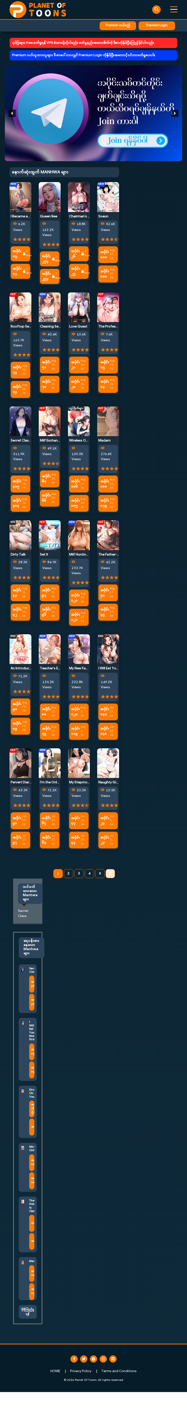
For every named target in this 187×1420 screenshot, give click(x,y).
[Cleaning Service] (50, 307)
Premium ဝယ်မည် (118, 25)
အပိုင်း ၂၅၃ (46, 276)
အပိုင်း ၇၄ (17, 370)
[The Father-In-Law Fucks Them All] (108, 535)
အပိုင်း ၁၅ (17, 254)
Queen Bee (48, 216)
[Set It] (50, 535)
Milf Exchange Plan (54, 440)
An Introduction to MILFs (30, 668)
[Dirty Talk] (20, 535)
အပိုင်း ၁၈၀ (104, 484)
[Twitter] (83, 1359)
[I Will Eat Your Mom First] (108, 649)
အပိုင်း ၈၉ (17, 726)
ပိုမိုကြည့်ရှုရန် (27, 1311)
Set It (44, 554)
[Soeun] (108, 197)
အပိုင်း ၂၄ (104, 821)
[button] (93, 113)
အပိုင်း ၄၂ (17, 612)
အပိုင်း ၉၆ (46, 612)
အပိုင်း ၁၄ (17, 271)
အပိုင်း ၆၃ (46, 840)
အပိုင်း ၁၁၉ (75, 731)
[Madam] (108, 421)
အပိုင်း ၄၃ (17, 593)
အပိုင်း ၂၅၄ (46, 259)
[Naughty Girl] (108, 763)
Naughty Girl (108, 782)
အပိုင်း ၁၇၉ (104, 503)
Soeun (103, 216)
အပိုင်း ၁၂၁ (75, 598)
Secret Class (20, 440)
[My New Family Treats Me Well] (79, 649)
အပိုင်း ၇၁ (46, 365)
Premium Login (157, 25)
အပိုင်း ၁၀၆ (75, 484)
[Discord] (113, 1359)
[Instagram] (103, 1359)
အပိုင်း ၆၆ (46, 498)
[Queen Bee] (50, 197)
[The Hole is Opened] (22, 1201)
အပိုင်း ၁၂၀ (75, 617)
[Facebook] (74, 1359)
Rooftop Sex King (24, 326)
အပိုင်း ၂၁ (75, 365)
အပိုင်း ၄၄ (75, 821)
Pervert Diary (21, 782)
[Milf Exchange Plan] (50, 421)
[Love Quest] (79, 307)
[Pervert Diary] (20, 763)
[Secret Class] (20, 421)
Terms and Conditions (119, 1371)
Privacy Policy (80, 1371)
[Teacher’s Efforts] (50, 649)
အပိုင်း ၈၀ (46, 712)
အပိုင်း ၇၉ (46, 731)
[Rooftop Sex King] (20, 307)
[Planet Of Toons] (37, 9)
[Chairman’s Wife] (79, 197)
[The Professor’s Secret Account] (108, 307)
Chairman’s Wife (82, 216)
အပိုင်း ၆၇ (46, 479)
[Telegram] (93, 1359)
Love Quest (78, 326)
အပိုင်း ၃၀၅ (17, 484)
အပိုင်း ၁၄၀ (104, 731)
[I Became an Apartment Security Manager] (20, 197)
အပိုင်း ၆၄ (46, 821)
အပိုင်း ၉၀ (17, 707)
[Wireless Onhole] (79, 421)
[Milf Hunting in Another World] (79, 535)
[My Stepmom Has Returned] (79, 763)
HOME (55, 1371)
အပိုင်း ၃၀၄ (17, 503)
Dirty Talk (18, 554)
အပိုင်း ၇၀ (46, 384)
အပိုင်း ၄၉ (104, 612)
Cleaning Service (53, 326)
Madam (104, 440)
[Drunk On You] (22, 1091)
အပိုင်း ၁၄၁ (104, 712)
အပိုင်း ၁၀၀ (104, 274)
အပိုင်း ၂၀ (75, 384)
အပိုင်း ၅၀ (104, 593)
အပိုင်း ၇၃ (17, 389)
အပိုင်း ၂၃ (104, 840)
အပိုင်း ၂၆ (75, 254)
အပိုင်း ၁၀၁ (104, 255)
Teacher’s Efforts (53, 668)
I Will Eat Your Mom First (117, 668)
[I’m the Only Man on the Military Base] (50, 763)
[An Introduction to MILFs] (20, 649)
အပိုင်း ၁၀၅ (75, 503)
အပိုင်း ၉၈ (17, 821)
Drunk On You (33, 1093)
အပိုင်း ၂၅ (75, 271)
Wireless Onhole (82, 440)
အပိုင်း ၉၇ (46, 593)
